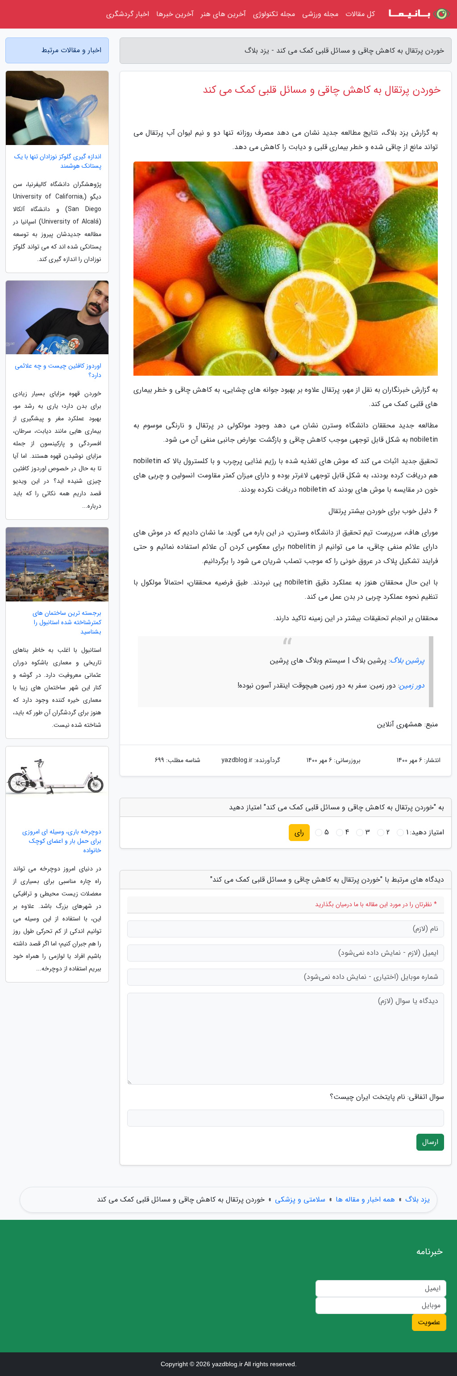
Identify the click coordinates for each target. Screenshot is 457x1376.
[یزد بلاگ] (419, 14)
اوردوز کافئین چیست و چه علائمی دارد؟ (58, 370)
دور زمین (411, 685)
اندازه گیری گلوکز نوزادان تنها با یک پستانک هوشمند (57, 161)
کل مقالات (360, 14)
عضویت (429, 1322)
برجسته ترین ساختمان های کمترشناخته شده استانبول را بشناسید (67, 623)
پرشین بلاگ (407, 660)
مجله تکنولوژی (274, 14)
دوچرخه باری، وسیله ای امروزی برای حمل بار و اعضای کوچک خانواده (61, 841)
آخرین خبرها (175, 14)
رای (299, 832)
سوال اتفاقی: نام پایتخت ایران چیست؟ (387, 1097)
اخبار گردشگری (127, 14)
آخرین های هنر (223, 14)
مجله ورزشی (320, 14)
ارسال (430, 1142)
